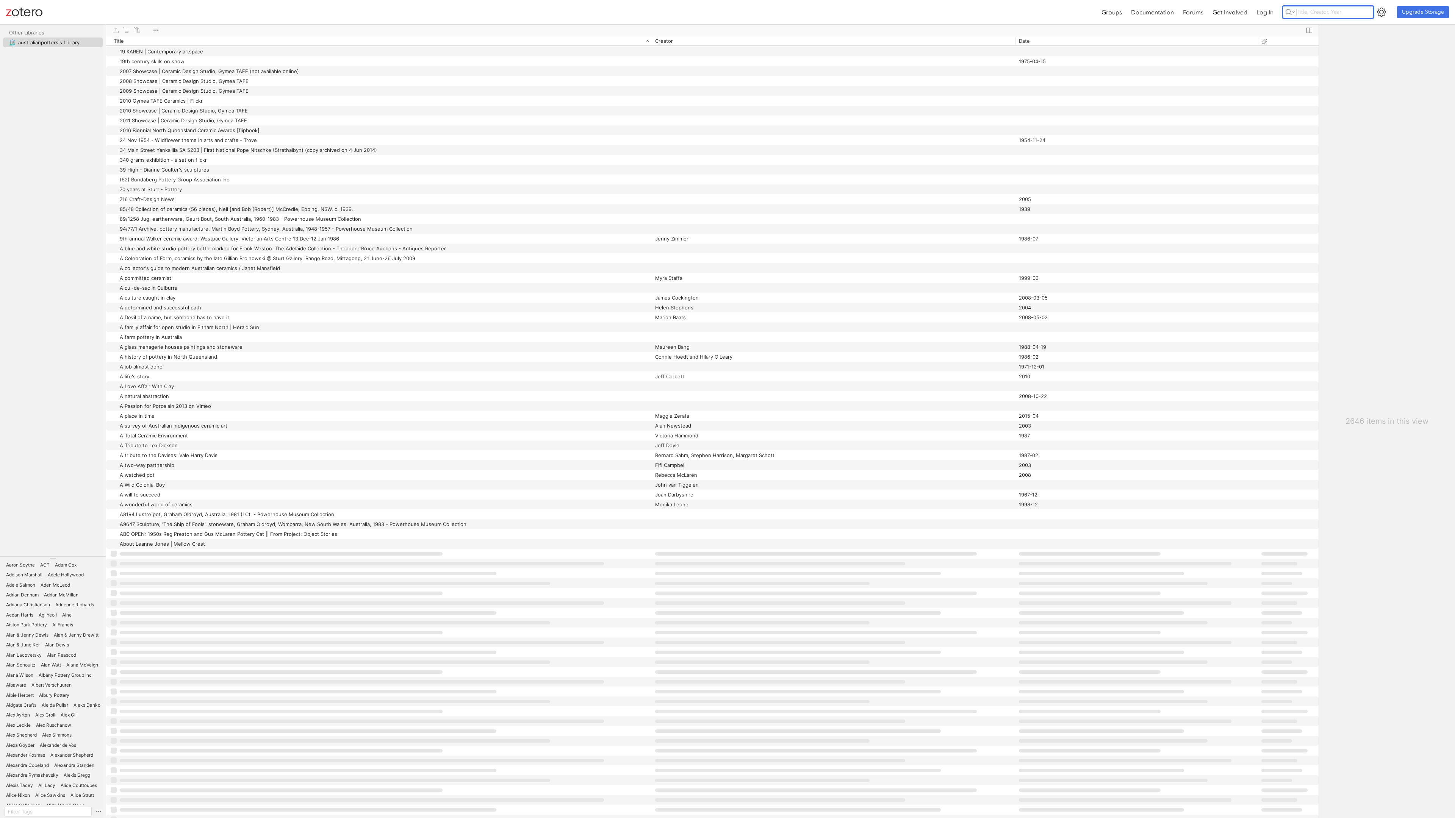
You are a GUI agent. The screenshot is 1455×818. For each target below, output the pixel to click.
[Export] (115, 30)
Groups (1111, 12)
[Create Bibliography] (137, 30)
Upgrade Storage (1423, 12)
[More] (156, 30)
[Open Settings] (1381, 12)
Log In (1265, 12)
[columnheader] (379, 40)
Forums (1193, 12)
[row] (712, 41)
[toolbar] (712, 30)
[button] (20, 565)
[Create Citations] (126, 30)
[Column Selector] (1309, 30)
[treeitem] (53, 42)
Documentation (1152, 12)
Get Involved (1229, 12)
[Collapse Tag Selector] (53, 558)
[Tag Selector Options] (98, 811)
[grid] (712, 427)
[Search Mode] (1290, 12)
